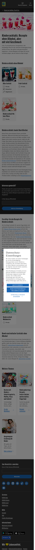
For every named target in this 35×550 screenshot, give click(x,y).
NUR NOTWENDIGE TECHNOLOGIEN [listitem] (18, 290)
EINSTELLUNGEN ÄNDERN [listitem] (18, 295)
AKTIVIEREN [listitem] (17, 285)
